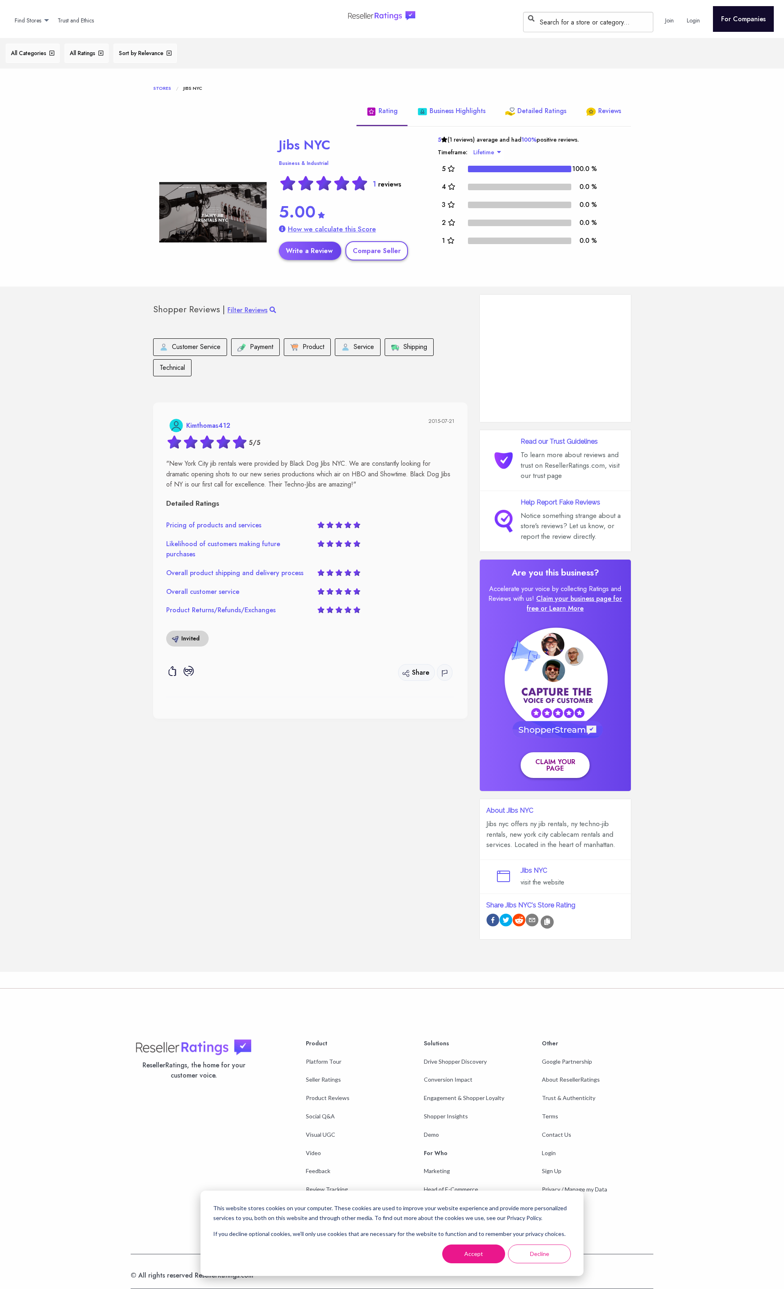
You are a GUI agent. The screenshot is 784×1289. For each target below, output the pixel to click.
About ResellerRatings (571, 1079)
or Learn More (562, 608)
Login (549, 1152)
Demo (431, 1134)
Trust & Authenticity (568, 1097)
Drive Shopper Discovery (455, 1061)
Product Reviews (328, 1097)
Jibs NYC (304, 145)
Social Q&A (320, 1116)
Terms (550, 1116)
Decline (539, 1253)
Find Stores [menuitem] (28, 20)
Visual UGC (320, 1134)
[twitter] (505, 921)
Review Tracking (327, 1189)
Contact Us (556, 1134)
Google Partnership (567, 1061)
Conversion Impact (448, 1079)
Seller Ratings (323, 1079)
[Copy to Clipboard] (547, 922)
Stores (162, 88)
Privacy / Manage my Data (574, 1189)
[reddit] (519, 921)
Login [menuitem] (693, 20)
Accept (473, 1253)
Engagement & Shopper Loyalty (464, 1097)
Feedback (318, 1170)
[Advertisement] (555, 358)
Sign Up (551, 1170)
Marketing (437, 1170)
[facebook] (492, 921)
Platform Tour (323, 1061)
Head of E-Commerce (451, 1189)
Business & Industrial (303, 163)
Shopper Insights (446, 1116)
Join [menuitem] (669, 20)
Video (313, 1152)
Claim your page (555, 765)
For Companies (743, 19)
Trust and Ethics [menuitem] (76, 20)
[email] (532, 921)
